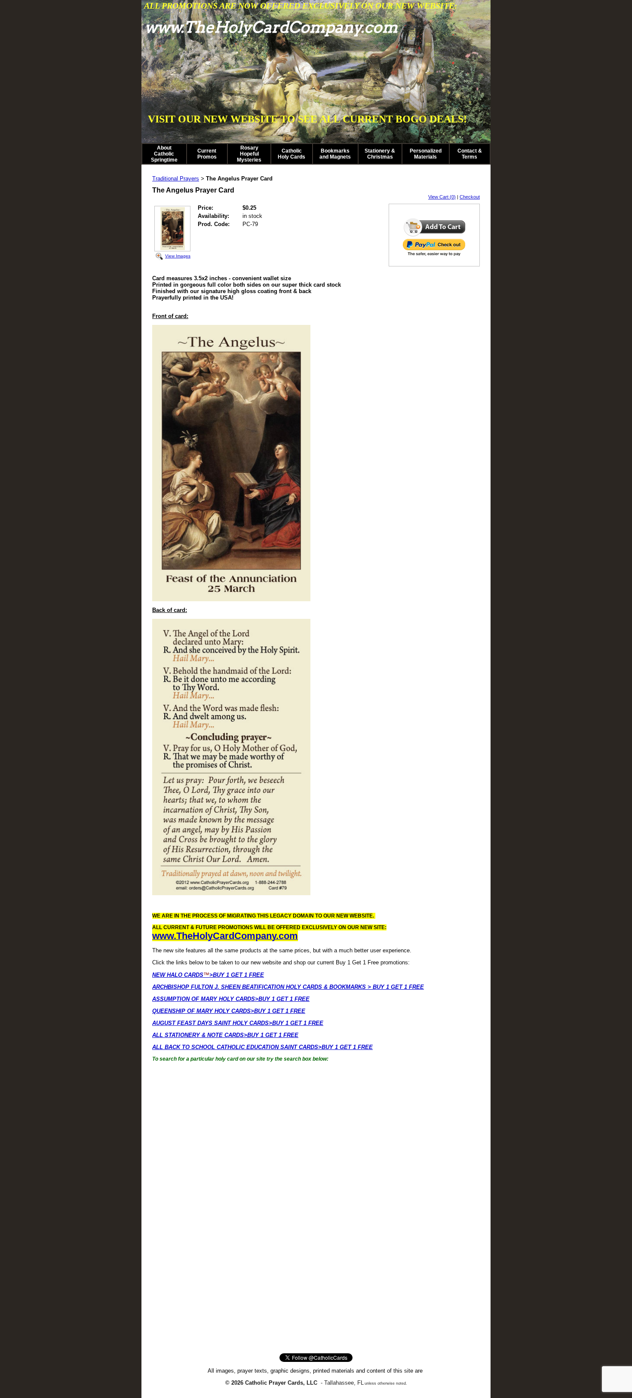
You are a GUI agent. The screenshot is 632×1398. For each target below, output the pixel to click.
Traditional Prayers (175, 178)
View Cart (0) (442, 196)
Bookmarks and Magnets (335, 154)
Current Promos (207, 154)
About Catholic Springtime (164, 154)
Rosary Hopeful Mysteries (249, 154)
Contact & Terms (469, 154)
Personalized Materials (426, 154)
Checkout (470, 196)
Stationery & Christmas (380, 154)
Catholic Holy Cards (291, 154)
